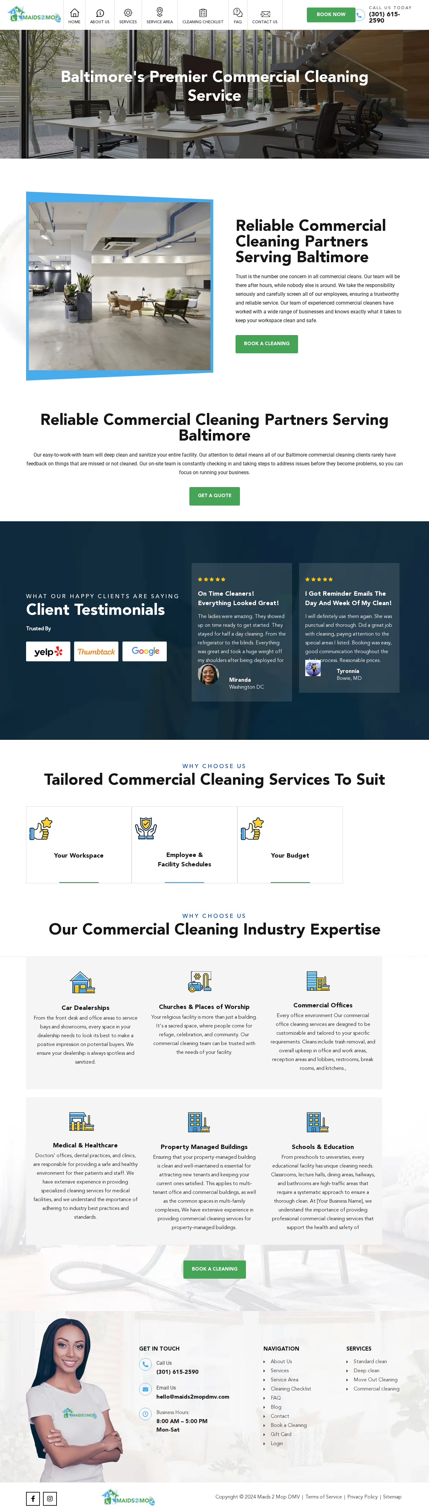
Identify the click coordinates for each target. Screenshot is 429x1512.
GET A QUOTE (214, 496)
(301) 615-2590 (177, 1372)
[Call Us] (145, 1364)
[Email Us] (145, 1389)
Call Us (164, 1363)
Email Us (166, 1388)
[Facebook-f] (33, 1499)
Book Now (331, 15)
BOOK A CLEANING (267, 344)
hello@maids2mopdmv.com (192, 1397)
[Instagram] (50, 1499)
